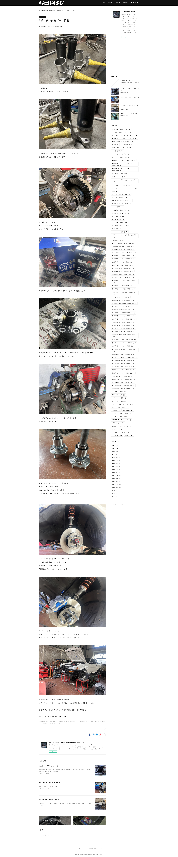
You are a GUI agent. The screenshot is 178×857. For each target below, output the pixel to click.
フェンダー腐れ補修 (119, 222)
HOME (103, 3)
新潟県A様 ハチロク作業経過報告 (123, 249)
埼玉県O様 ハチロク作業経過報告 (123, 328)
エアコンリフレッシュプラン (121, 203)
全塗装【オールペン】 (120, 213)
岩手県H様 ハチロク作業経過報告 (123, 277)
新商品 (115, 144)
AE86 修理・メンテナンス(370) (57, 721)
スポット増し (117, 228)
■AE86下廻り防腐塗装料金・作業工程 (124, 243)
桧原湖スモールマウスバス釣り (122, 426)
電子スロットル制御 (119, 173)
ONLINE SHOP (134, 3)
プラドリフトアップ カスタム (122, 413)
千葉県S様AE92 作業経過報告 (122, 376)
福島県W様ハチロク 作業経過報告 (123, 379)
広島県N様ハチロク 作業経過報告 (123, 354)
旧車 (115, 191)
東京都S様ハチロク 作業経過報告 (123, 360)
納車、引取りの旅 (118, 135)
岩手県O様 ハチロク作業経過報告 (123, 268)
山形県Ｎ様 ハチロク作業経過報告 (123, 319)
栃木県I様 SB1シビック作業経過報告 (124, 343)
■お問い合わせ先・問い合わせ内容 (123, 141)
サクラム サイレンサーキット (121, 132)
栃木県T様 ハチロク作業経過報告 (123, 265)
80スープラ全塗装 (118, 395)
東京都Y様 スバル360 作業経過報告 (124, 357)
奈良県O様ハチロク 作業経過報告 (123, 366)
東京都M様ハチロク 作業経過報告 (123, 385)
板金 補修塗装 (118, 216)
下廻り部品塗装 (118, 246)
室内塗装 (131, 246)
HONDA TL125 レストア (121, 420)
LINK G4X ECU (119, 176)
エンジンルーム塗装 (120, 232)
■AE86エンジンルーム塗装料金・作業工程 (124, 236)
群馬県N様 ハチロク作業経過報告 (123, 262)
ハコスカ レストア (119, 391)
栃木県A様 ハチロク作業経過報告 (123, 255)
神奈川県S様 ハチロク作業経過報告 (124, 339)
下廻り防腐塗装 (118, 240)
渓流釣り (129, 435)
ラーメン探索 (117, 435)
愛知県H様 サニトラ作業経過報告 (123, 309)
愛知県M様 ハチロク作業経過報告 (123, 274)
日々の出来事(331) (43, 721)
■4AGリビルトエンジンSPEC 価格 (123, 160)
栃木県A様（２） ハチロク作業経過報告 (124, 281)
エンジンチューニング (120, 154)
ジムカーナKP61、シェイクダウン (50, 766)
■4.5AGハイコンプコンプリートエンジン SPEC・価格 (124, 169)
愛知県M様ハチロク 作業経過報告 (123, 373)
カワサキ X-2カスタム (120, 432)
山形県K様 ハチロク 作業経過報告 (124, 346)
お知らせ (116, 410)
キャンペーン (132, 135)
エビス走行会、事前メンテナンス (49, 799)
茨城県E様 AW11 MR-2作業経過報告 (124, 303)
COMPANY (110, 3)
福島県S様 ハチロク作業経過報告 (123, 300)
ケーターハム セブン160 (121, 297)
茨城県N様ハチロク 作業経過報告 (123, 382)
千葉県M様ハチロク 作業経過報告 (123, 370)
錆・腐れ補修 (118, 219)
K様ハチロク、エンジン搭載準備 (49, 783)
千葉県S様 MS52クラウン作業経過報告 (123, 335)
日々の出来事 (42, 17)
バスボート (117, 429)
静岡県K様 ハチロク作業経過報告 (123, 316)
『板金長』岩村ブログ (120, 210)
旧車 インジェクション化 (121, 194)
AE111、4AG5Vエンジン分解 (129, 113)
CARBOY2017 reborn (120, 407)
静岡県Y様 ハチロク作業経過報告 (123, 325)
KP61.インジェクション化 (121, 129)
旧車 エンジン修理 (119, 197)
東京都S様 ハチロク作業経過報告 (123, 331)
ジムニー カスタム (119, 416)
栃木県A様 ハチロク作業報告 (122, 285)
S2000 (130, 404)
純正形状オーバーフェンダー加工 (123, 225)
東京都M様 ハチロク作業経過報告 (123, 306)
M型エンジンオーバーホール (122, 200)
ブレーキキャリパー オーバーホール (124, 188)
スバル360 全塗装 (119, 398)
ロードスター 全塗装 (119, 401)
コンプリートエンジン (120, 157)
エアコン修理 (117, 207)
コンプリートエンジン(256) (86, 721)
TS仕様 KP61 (118, 404)
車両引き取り (128, 410)
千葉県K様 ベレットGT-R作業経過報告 (123, 293)
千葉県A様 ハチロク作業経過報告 (123, 322)
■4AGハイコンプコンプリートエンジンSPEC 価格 (123, 164)
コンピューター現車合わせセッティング (123, 181)
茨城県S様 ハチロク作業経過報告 (123, 259)
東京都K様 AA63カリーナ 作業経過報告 (124, 350)
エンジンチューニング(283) (72, 721)
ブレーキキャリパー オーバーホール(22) (50, 723)
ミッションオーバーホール (121, 185)
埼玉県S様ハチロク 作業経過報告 (123, 363)
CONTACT (125, 3)
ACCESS (118, 3)
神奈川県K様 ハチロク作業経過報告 (124, 252)
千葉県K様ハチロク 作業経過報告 (123, 388)
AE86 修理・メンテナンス (122, 147)
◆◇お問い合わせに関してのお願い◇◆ (124, 138)
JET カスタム (118, 423)
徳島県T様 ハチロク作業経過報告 (123, 313)
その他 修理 (117, 151)
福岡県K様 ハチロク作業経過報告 (123, 271)
